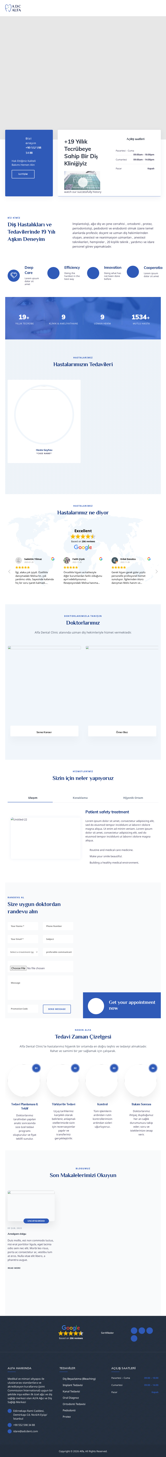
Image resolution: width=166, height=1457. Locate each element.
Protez (67, 1416)
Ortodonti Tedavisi (74, 1404)
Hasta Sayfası (44, 450)
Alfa (82, 1451)
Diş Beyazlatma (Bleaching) (79, 1379)
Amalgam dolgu (17, 1233)
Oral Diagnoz (71, 1397)
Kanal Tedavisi (71, 1391)
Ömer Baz (121, 732)
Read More (14, 1268)
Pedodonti (69, 1410)
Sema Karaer (43, 732)
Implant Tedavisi (73, 1385)
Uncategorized (36, 1220)
